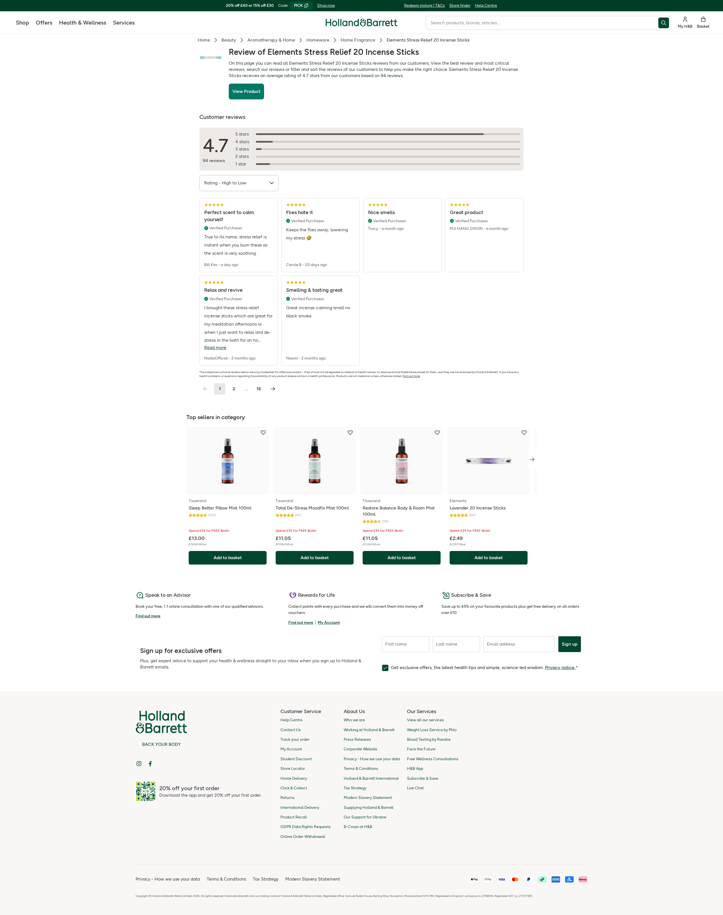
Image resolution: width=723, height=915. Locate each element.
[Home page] (361, 23)
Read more (215, 347)
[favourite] (263, 432)
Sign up (570, 644)
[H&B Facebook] (150, 763)
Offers (44, 22)
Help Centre (486, 5)
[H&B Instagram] (139, 763)
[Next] (532, 459)
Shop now (326, 5)
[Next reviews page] (273, 389)
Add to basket (228, 557)
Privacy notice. (560, 667)
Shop (22, 22)
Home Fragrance (358, 40)
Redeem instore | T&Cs (424, 5)
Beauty (228, 40)
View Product (246, 91)
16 (258, 388)
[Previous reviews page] (205, 389)
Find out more (411, 376)
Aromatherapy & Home (271, 40)
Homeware (317, 40)
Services (124, 22)
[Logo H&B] (361, 25)
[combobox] (542, 23)
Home (204, 40)
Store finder (460, 5)
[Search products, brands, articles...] (664, 23)
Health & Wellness (82, 22)
